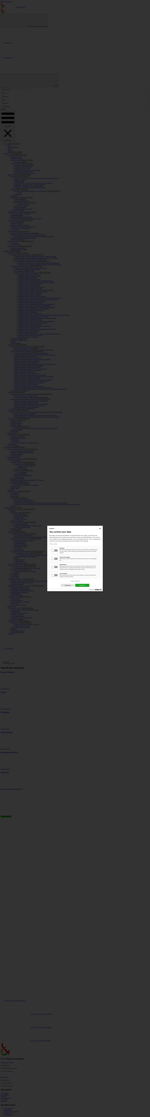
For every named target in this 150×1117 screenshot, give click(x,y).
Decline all (68, 585)
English (51, 528)
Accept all (82, 585)
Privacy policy (53, 544)
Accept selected (75, 581)
